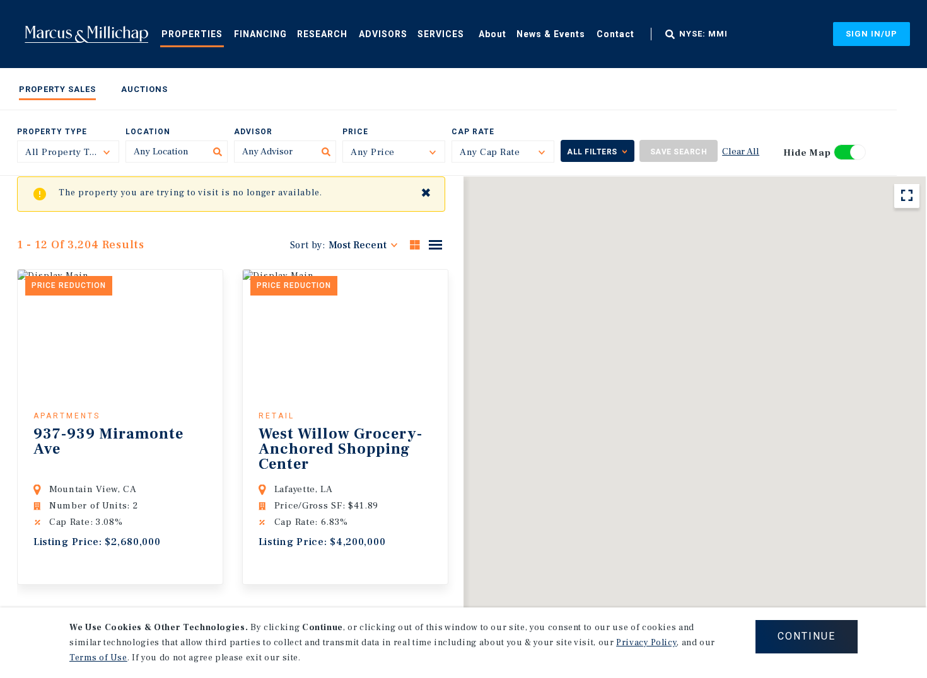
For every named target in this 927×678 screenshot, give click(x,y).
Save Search (679, 151)
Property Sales (57, 89)
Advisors (383, 34)
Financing (260, 34)
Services (440, 34)
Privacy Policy (646, 642)
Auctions (144, 89)
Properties (192, 34)
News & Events (550, 34)
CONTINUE (807, 636)
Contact (615, 34)
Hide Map (807, 153)
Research (322, 34)
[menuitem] (192, 33)
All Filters (592, 151)
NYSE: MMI (703, 34)
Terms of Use (98, 658)
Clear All (740, 152)
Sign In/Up (871, 33)
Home (86, 34)
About (492, 34)
